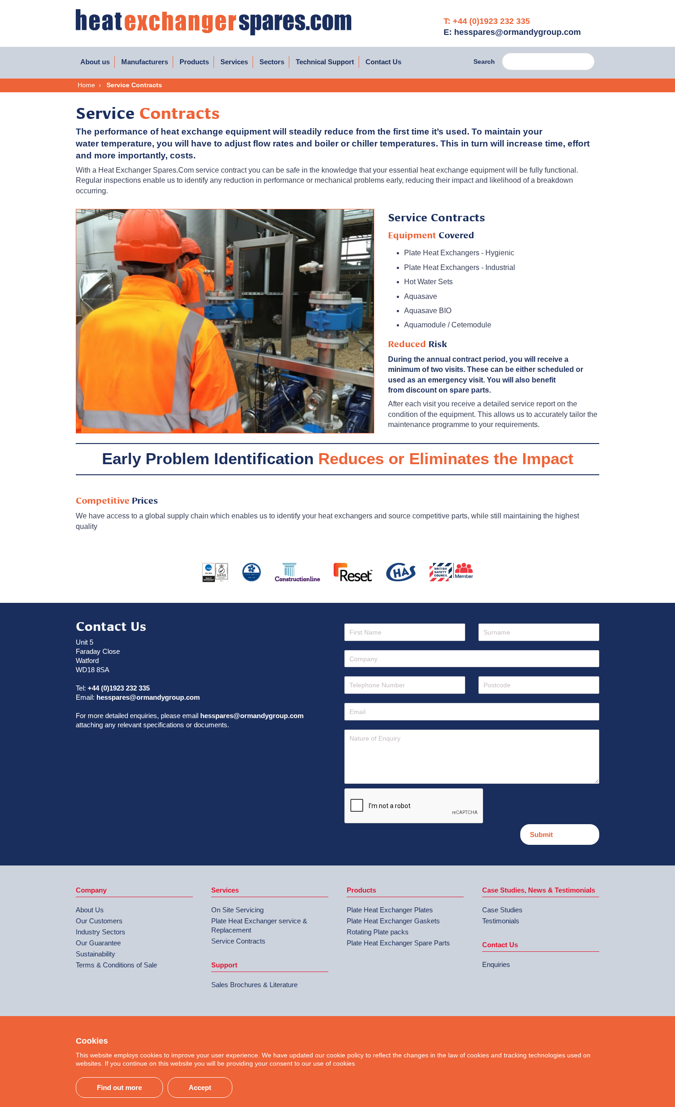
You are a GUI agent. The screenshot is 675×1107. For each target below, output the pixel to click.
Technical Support (325, 62)
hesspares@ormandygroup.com (148, 697)
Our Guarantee (98, 943)
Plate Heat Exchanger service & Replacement (259, 925)
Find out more (119, 1087)
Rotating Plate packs (378, 932)
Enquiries (496, 964)
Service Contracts (238, 941)
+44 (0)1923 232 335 (119, 688)
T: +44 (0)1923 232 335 (487, 21)
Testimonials (500, 921)
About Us (90, 910)
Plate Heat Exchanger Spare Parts (398, 943)
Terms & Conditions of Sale (116, 965)
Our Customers (99, 921)
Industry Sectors (100, 932)
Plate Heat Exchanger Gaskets (393, 921)
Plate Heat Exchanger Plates (390, 910)
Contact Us (383, 62)
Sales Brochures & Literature (254, 985)
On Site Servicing (237, 910)
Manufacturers (144, 62)
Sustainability (95, 954)
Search (484, 61)
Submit (541, 834)
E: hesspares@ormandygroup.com (512, 32)
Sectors (271, 62)
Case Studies (502, 910)
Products (194, 62)
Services (234, 62)
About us (95, 62)
